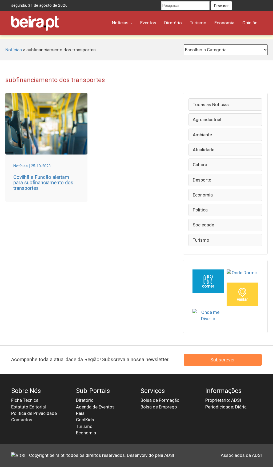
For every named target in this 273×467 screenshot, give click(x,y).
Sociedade (203, 224)
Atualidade (203, 149)
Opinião (250, 22)
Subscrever (222, 359)
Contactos (21, 419)
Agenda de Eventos (95, 407)
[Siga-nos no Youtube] (247, 5)
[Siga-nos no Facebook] (238, 5)
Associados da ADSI (241, 455)
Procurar (221, 6)
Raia (80, 413)
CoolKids (85, 419)
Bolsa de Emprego (158, 407)
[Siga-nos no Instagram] (257, 5)
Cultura (200, 164)
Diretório (173, 22)
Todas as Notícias (211, 104)
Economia (224, 22)
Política (200, 210)
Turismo (198, 22)
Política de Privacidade (34, 413)
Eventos (148, 22)
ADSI (169, 455)
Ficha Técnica (24, 400)
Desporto (202, 180)
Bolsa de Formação (159, 400)
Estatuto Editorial (28, 407)
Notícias (121, 22)
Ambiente (202, 134)
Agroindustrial (207, 119)
